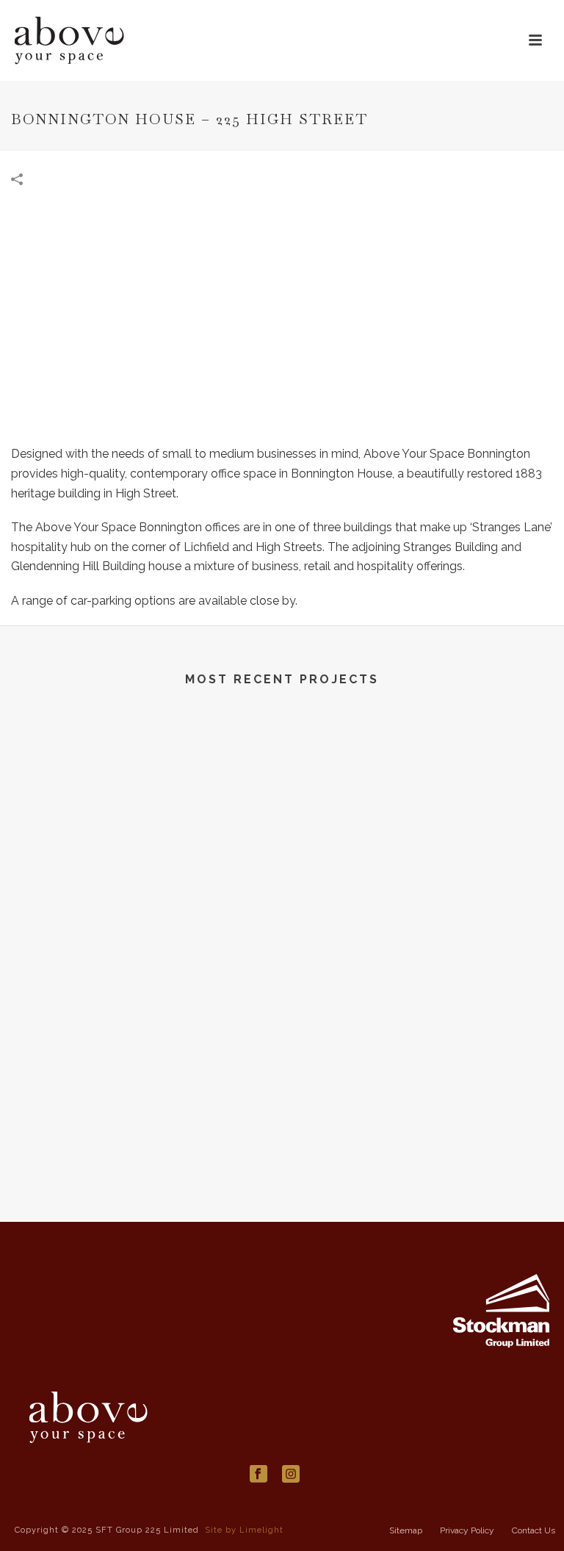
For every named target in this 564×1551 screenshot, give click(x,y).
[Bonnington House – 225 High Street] (282, 321)
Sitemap (405, 1530)
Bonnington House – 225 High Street (282, 1155)
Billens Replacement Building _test (141, 913)
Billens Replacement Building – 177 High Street (423, 913)
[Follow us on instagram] (291, 1474)
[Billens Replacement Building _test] (141, 786)
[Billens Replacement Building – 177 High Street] (423, 786)
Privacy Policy (467, 1530)
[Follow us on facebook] (258, 1474)
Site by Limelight (244, 1530)
